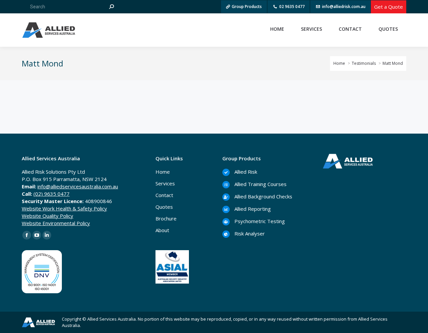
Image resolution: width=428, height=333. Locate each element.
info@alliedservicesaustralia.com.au (77, 186)
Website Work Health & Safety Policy (64, 208)
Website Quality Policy (47, 215)
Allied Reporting (252, 208)
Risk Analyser (249, 233)
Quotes (164, 206)
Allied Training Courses (260, 184)
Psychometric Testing (259, 221)
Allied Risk (245, 171)
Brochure (166, 218)
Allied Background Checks (262, 196)
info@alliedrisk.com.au (343, 6)
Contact (164, 195)
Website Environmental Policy (56, 223)
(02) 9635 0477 (51, 193)
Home (162, 171)
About (162, 230)
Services (165, 183)
